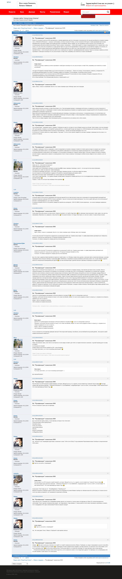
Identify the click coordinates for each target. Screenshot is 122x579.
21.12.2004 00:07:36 (37, 35)
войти (94, 30)
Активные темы (95, 25)
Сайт (15, 189)
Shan (15, 160)
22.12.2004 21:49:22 (37, 243)
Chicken (16, 57)
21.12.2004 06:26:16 (37, 57)
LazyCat (16, 192)
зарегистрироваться (103, 30)
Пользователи (27, 23)
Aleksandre (17, 103)
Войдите (88, 5)
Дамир (16, 264)
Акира (15, 35)
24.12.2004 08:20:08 (37, 378)
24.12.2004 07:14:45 (37, 362)
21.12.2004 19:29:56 (37, 208)
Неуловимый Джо (19, 243)
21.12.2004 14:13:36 (37, 122)
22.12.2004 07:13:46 (37, 223)
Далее (27, 30)
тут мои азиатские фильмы (76, 306)
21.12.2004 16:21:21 (37, 144)
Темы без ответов (103, 25)
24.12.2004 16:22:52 (37, 400)
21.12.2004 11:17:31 (37, 81)
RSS (107, 32)
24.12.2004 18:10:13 (37, 436)
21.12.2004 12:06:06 (37, 103)
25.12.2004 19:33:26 (37, 518)
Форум (66, 12)
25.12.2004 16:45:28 (37, 473)
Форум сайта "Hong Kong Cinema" (26, 18)
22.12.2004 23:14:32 (37, 264)
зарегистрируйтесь (100, 5)
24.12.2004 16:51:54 (37, 415)
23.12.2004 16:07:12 (37, 313)
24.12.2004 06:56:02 (37, 337)
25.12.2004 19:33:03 (37, 496)
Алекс (15, 208)
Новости (20, 23)
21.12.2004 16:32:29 (37, 160)
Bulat (15, 290)
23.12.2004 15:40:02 (37, 290)
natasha (16, 473)
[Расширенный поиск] (88, 16)
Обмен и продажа (38, 28)
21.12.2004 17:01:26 (37, 192)
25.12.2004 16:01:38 (37, 458)
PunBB (108, 562)
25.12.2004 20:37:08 (37, 539)
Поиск (34, 23)
